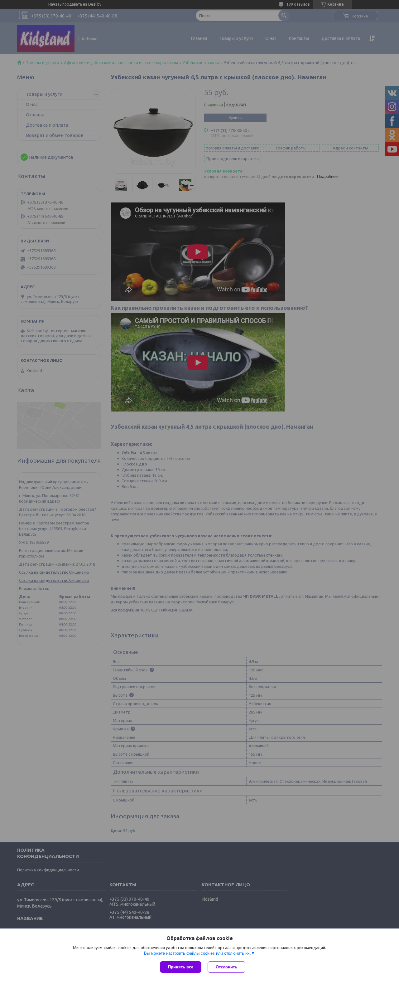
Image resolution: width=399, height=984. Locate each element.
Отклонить (226, 967)
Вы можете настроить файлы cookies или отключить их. (197, 953)
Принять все (180, 967)
